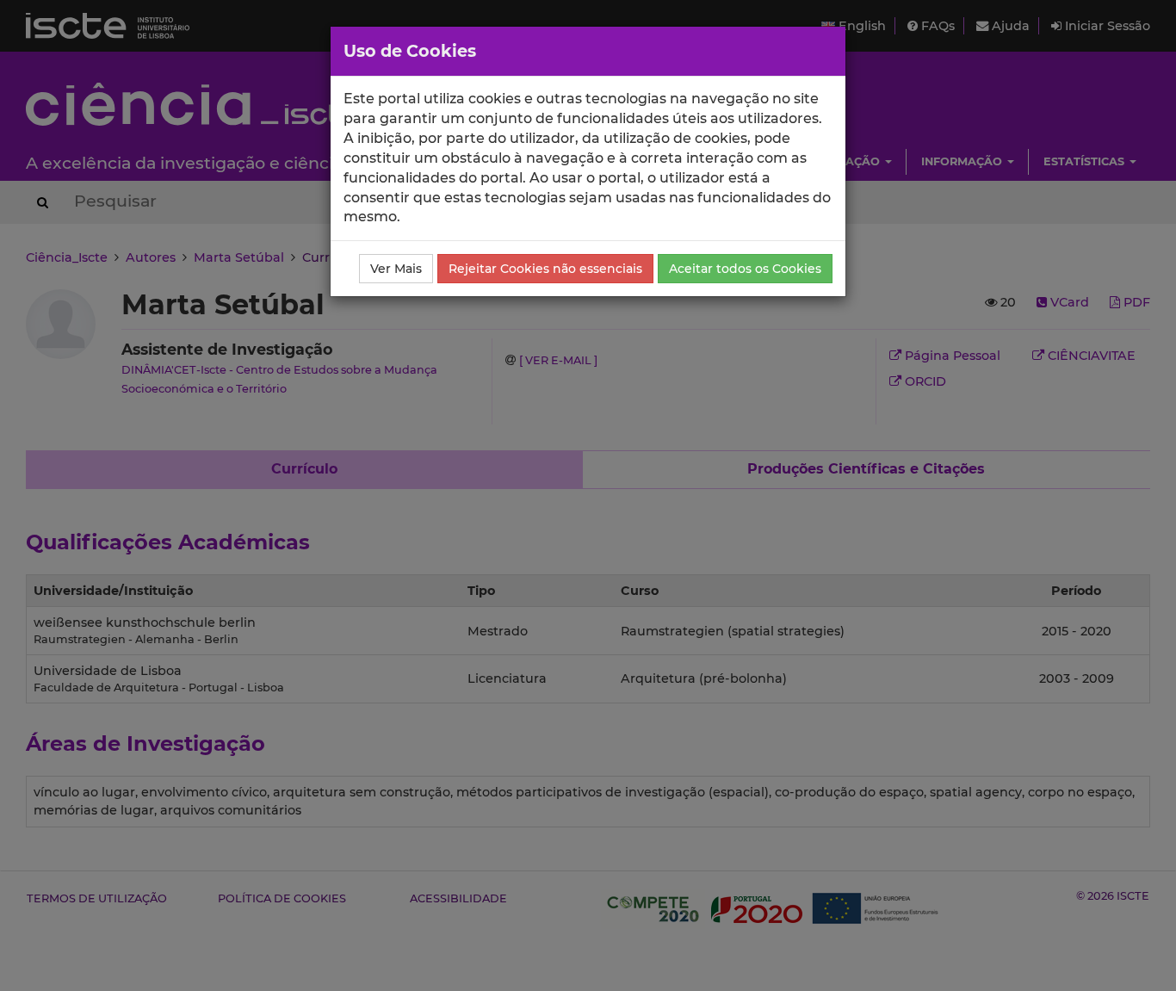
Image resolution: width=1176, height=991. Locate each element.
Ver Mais (396, 268)
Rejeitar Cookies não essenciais (545, 268)
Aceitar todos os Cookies (745, 268)
